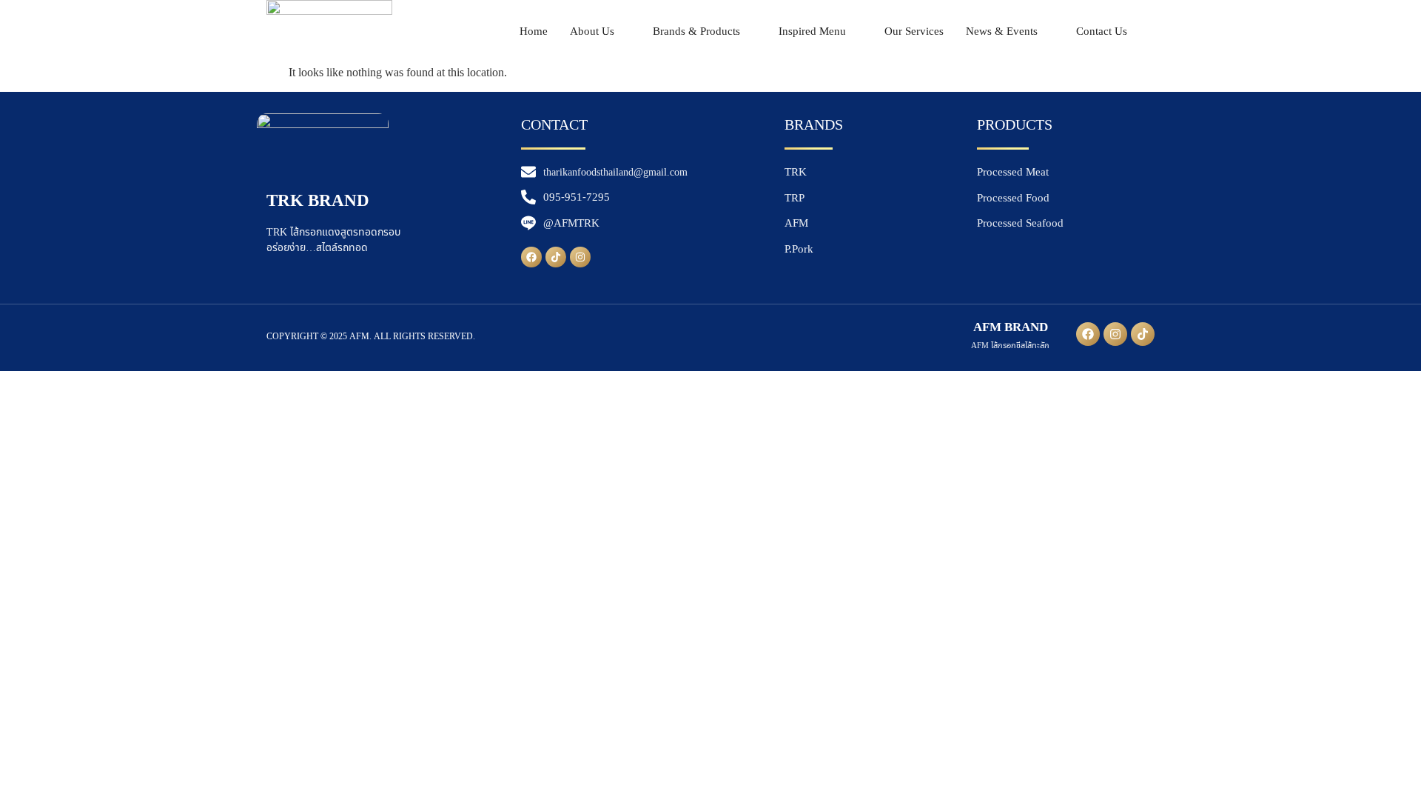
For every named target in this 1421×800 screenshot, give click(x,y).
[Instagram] (580, 257)
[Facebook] (531, 257)
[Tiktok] (555, 257)
